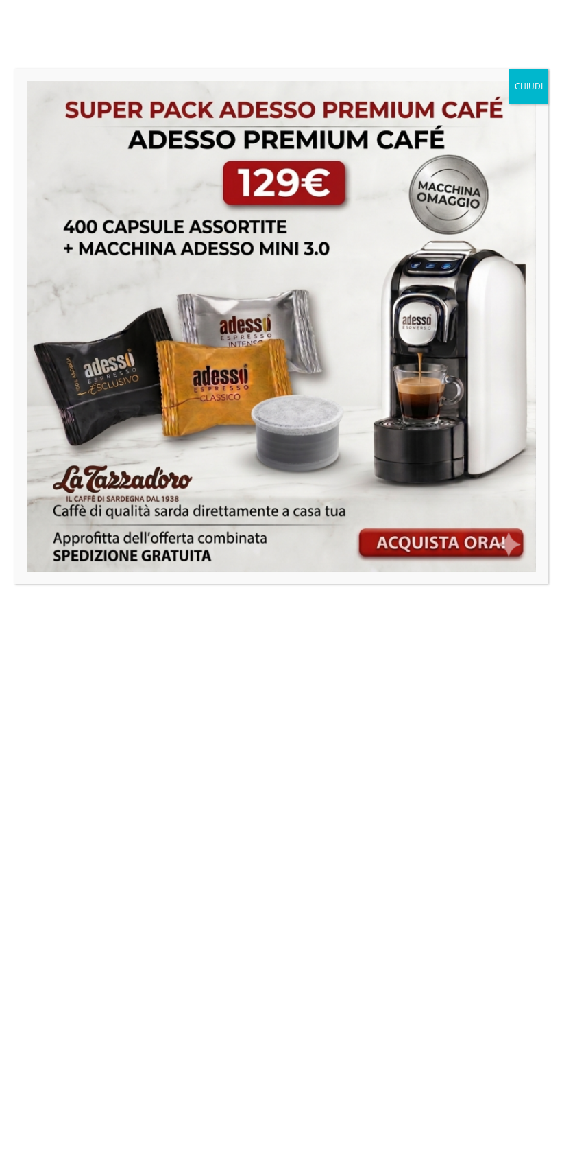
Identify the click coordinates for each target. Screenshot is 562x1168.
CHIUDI (529, 86)
